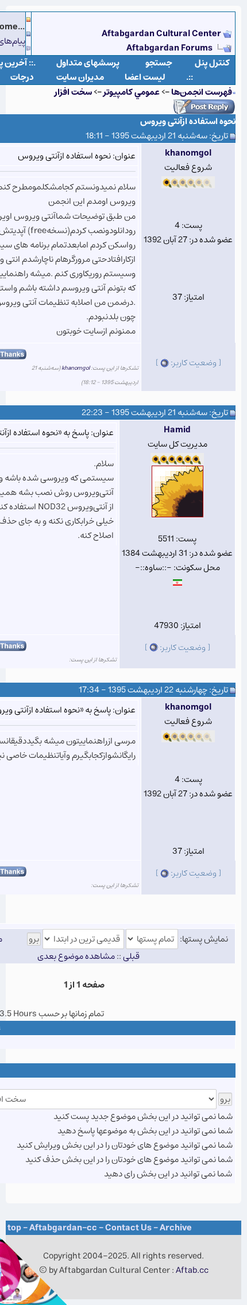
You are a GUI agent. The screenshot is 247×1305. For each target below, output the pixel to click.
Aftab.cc (192, 1270)
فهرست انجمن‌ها (201, 92)
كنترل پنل (212, 63)
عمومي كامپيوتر (131, 92)
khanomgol (188, 153)
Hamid (177, 429)
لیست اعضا (145, 77)
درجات (22, 77)
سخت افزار (73, 92)
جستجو (158, 63)
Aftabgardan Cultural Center (162, 33)
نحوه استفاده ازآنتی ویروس (188, 121)
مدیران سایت (80, 77)
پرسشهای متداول (87, 63)
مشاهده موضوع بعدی (76, 956)
